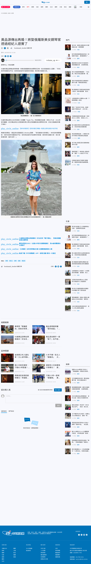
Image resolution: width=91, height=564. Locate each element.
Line (84, 535)
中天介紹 (43, 548)
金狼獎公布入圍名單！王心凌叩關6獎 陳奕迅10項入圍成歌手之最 (7, 358)
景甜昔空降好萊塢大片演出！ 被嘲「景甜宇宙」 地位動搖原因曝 (68, 425)
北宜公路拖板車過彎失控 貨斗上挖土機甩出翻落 (68, 308)
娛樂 (42, 7)
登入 (87, 2)
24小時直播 (29, 548)
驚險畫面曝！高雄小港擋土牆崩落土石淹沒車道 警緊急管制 (68, 299)
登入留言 (58, 390)
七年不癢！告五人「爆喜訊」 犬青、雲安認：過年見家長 (38, 358)
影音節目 (28, 550)
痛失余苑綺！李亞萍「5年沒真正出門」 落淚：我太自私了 (68, 407)
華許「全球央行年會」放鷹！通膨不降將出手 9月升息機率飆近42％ (68, 109)
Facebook (79, 535)
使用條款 (43, 552)
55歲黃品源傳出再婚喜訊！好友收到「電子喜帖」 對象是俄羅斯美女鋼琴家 (7, 340)
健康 (70, 7)
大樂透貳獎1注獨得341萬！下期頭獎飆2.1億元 (68, 100)
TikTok (87, 535)
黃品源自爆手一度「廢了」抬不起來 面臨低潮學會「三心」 (38, 340)
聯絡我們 (57, 552)
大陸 (61, 7)
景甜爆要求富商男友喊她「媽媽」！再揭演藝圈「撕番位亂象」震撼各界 (68, 442)
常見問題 (57, 550)
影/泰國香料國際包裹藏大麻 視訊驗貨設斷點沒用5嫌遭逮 (68, 264)
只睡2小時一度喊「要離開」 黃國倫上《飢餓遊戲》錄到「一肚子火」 (38, 378)
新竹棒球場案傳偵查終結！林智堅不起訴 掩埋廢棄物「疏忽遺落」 (68, 56)
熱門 (28, 7)
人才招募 (43, 550)
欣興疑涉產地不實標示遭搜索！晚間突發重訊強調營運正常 (68, 162)
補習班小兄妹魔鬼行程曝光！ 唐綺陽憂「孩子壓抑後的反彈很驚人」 (38, 368)
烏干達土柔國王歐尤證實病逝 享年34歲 (68, 145)
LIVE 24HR (6, 7)
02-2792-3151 (80, 557)
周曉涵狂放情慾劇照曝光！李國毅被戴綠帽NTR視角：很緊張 (7, 378)
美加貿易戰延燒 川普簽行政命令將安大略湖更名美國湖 (68, 136)
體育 (47, 7)
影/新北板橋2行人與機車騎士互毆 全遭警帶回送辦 (68, 228)
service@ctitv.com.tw (82, 559)
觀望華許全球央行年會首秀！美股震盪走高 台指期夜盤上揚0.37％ (68, 65)
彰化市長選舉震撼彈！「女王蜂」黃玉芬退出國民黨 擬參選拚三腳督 (68, 74)
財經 (81, 7)
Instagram (81, 535)
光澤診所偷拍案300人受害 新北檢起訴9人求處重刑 (68, 282)
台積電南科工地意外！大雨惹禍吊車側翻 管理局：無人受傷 (68, 273)
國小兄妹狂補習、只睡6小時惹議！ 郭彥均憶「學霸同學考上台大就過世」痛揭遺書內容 (7, 368)
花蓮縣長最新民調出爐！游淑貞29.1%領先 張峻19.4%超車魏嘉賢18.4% (68, 118)
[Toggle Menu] (88, 7)
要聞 (32, 7)
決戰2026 (16, 7)
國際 (56, 7)
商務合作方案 (44, 559)
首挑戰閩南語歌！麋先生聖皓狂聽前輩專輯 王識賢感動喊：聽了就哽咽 (68, 389)
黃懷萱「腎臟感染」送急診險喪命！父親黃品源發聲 (7, 329)
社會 (37, 7)
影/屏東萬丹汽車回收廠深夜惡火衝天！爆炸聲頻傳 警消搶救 (68, 91)
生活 (51, 7)
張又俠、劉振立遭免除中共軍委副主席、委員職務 (68, 47)
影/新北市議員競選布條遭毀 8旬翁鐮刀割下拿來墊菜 (68, 290)
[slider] (20, 60)
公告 (56, 548)
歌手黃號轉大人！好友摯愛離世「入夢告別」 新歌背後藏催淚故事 (68, 451)
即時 (23, 7)
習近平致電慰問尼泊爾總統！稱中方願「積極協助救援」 (68, 83)
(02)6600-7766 (77, 552)
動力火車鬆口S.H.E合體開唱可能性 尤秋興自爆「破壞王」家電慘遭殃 (68, 433)
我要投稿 (57, 557)
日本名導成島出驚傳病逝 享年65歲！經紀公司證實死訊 (68, 398)
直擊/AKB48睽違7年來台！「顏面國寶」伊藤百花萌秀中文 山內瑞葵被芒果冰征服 (68, 371)
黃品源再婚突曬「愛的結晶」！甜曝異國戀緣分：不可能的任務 (38, 329)
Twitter (76, 535)
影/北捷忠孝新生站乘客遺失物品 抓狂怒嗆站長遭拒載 (68, 127)
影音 (65, 7)
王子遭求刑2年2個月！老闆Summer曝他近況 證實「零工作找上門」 (68, 416)
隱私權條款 (44, 554)
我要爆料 (57, 554)
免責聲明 (43, 557)
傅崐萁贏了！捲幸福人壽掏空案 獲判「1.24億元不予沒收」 (68, 153)
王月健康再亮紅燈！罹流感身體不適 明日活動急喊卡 (68, 380)
